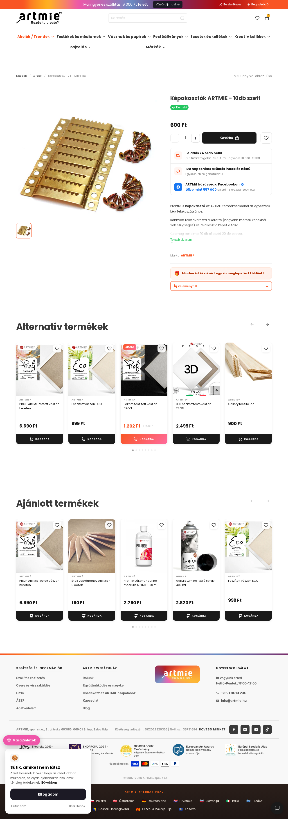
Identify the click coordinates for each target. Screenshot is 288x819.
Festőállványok (168, 36)
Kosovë (187, 809)
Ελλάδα (254, 800)
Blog (86, 708)
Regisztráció (259, 4)
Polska (98, 800)
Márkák (153, 47)
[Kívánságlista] (257, 18)
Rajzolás (78, 47)
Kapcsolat (90, 700)
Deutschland (154, 800)
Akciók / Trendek (33, 36)
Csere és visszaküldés (33, 685)
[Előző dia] (21, 369)
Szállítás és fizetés (30, 678)
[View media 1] (24, 230)
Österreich (124, 800)
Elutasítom (18, 806)
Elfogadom (48, 794)
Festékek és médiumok (79, 36)
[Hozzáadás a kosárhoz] (39, 439)
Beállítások (77, 806)
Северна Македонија (153, 809)
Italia (232, 800)
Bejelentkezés (232, 4)
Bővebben (49, 782)
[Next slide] (267, 324)
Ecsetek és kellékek (209, 36)
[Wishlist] (266, 138)
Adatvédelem (26, 708)
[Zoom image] (86, 165)
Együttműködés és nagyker (104, 685)
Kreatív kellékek (250, 36)
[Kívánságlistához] (57, 348)
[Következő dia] (58, 369)
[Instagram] (245, 729)
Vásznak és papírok (127, 36)
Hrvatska (182, 800)
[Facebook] (233, 729)
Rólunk (88, 678)
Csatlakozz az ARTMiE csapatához (109, 693)
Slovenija (209, 800)
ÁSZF (20, 700)
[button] (133, 450)
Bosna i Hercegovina (110, 809)
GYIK (20, 693)
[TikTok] (267, 729)
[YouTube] (256, 729)
